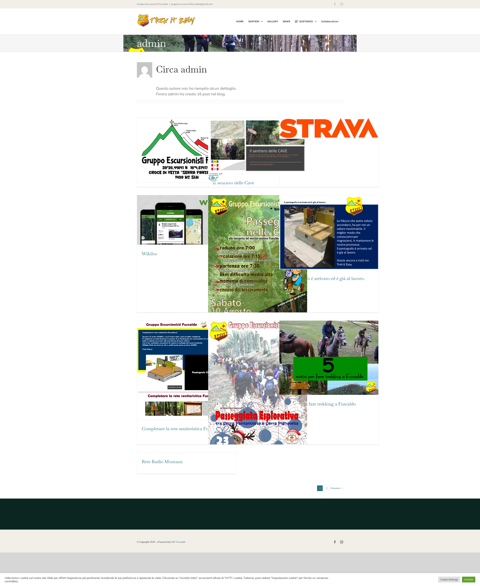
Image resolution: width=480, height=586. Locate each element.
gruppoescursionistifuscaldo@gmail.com (192, 4)
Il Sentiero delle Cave (233, 183)
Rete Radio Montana (162, 461)
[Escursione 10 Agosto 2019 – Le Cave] (257, 265)
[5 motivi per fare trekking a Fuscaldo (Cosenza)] (328, 358)
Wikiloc (149, 254)
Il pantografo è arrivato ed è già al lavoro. (324, 278)
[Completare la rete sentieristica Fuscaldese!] (186, 370)
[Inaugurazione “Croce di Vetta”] (186, 150)
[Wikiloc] (186, 220)
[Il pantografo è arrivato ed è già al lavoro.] (328, 232)
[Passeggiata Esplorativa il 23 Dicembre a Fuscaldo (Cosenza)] (257, 390)
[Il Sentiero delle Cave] (257, 146)
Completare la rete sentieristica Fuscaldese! (183, 428)
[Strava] (328, 128)
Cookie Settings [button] (449, 579)
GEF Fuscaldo (178, 541)
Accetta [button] (468, 579)
